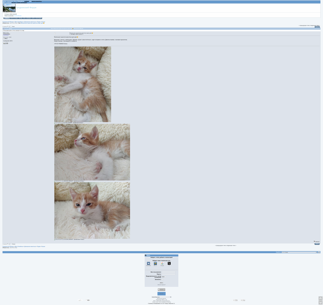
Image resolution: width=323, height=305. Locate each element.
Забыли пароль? (162, 284)
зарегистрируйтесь (37, 1)
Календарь (28, 18)
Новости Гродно (14, 18)
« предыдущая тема (304, 25)
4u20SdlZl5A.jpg (59, 122)
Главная (7, 18)
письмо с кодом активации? (19, 2)
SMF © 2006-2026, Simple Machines (161, 300)
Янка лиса (6, 32)
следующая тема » (315, 25)
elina (15, 23)
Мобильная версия (161, 298)
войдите (26, 1)
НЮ (13, 23)
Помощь (20, 18)
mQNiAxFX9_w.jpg (59, 181)
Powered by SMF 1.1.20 (161, 299)
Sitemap (169, 302)
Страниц (5, 26)
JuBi (11, 23)
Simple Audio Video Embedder (159, 302)
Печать (317, 243)
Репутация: (6, 37)
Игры (24, 18)
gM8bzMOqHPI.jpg (59, 239)
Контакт (162, 293)
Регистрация (38, 18)
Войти (33, 18)
